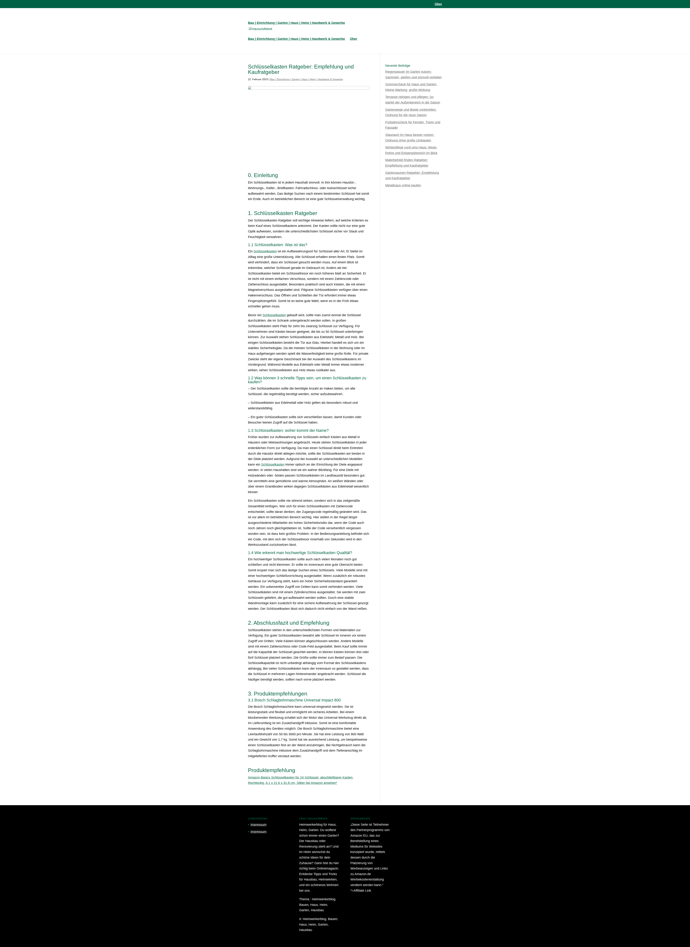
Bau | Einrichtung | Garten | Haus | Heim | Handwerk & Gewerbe (296, 23)
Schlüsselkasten (265, 251)
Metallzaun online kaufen (403, 185)
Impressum (258, 824)
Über (438, 4)
